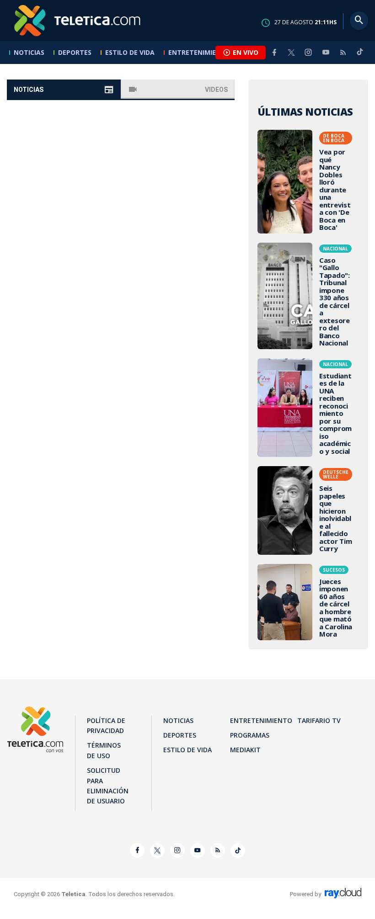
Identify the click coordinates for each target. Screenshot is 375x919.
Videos (216, 89)
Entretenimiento (199, 52)
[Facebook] (274, 52)
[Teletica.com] (78, 21)
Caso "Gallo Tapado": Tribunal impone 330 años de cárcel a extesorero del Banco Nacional (308, 296)
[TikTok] (360, 55)
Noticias (29, 52)
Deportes (74, 52)
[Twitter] (291, 52)
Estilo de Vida (130, 52)
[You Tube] (325, 52)
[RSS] (343, 52)
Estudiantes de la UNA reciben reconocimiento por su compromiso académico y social (308, 407)
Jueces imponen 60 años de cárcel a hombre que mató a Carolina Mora (308, 602)
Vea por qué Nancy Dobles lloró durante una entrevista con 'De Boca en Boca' (308, 182)
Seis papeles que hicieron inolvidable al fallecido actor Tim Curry (308, 510)
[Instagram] (308, 52)
